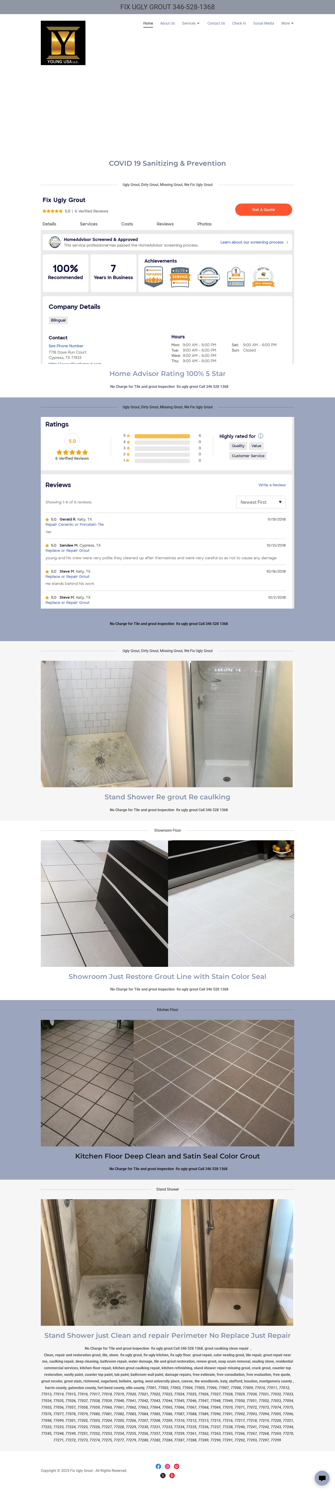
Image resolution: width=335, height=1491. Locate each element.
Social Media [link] (263, 23)
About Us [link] (167, 23)
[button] (191, 24)
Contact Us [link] (216, 23)
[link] (63, 22)
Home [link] (148, 23)
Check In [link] (239, 23)
